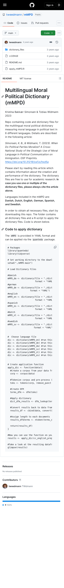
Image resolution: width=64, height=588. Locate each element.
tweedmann (14, 14)
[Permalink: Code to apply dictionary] (3, 229)
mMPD (28, 14)
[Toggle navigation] (4, 4)
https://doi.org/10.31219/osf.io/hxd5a (27, 161)
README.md (15, 62)
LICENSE (13, 56)
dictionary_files (16, 49)
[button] (55, 247)
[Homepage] (32, 4)
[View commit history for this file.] (56, 42)
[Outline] (60, 78)
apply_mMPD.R (16, 68)
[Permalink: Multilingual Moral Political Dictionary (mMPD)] (3, 96)
